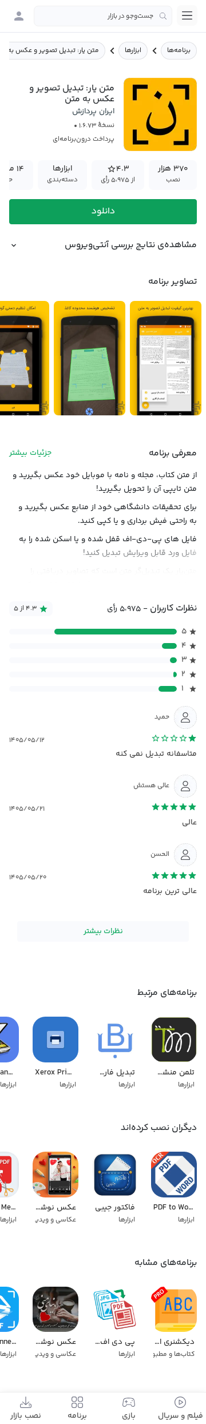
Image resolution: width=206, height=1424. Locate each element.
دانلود (103, 211)
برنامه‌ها (179, 50)
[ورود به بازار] (19, 16)
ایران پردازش (93, 111)
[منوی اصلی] (187, 15)
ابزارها (133, 50)
